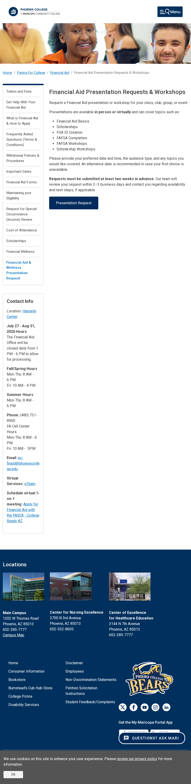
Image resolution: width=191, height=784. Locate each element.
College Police (20, 696)
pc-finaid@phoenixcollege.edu (23, 463)
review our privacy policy (137, 759)
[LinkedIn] (166, 707)
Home (7, 73)
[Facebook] (134, 707)
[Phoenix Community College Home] (34, 12)
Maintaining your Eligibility (18, 195)
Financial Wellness (20, 251)
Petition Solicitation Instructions (81, 691)
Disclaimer (74, 663)
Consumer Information (26, 671)
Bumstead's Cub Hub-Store (30, 688)
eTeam (29, 484)
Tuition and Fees (19, 91)
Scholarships (16, 241)
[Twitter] (123, 707)
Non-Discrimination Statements (90, 679)
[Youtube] (144, 707)
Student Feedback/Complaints (90, 702)
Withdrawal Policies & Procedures (22, 158)
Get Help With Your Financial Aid (20, 105)
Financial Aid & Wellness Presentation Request (18, 270)
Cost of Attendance (21, 230)
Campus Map (13, 635)
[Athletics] (150, 679)
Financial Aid (59, 73)
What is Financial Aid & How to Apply (22, 121)
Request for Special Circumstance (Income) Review (21, 214)
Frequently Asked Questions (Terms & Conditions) (21, 139)
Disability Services (23, 705)
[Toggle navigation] (170, 11)
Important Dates (18, 171)
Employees (74, 671)
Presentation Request (74, 203)
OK (13, 774)
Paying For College (31, 73)
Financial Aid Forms (21, 182)
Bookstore (16, 679)
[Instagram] (155, 707)
